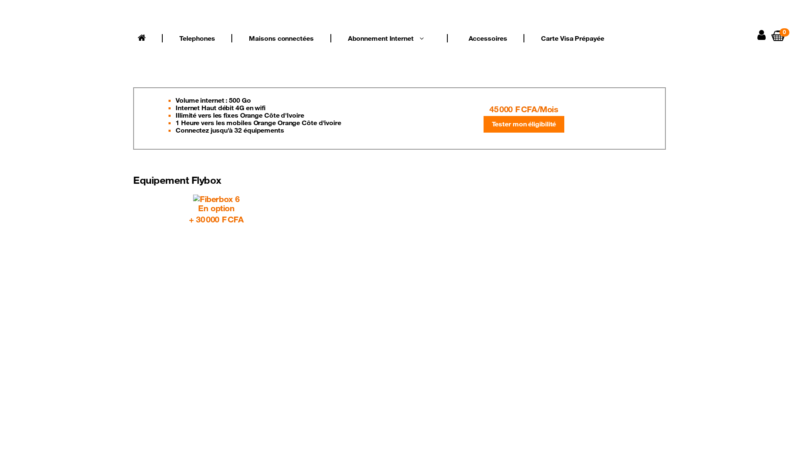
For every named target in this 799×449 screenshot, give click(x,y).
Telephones (197, 38)
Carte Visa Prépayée (572, 38)
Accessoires (488, 38)
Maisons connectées (281, 38)
